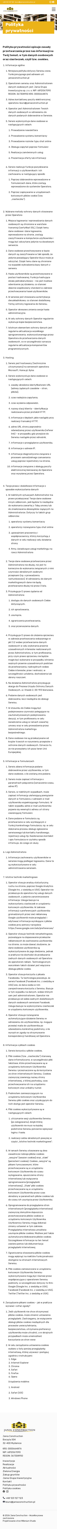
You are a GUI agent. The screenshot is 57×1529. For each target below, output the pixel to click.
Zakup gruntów (11, 1474)
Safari (14, 1369)
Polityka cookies (12, 1488)
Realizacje (8, 1464)
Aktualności (9, 1467)
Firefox (15, 1373)
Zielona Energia (11, 1471)
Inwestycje (9, 1461)
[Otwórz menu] (52, 9)
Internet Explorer (20, 1362)
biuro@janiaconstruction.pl (25, 2)
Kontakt (7, 1481)
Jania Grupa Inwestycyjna (17, 1478)
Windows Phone (19, 1398)
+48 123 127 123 (8, 2)
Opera (14, 1376)
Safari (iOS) (17, 1392)
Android (15, 1387)
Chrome (15, 1366)
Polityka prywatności (14, 1485)
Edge (13, 1359)
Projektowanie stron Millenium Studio (19, 1521)
